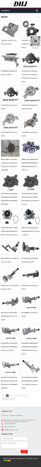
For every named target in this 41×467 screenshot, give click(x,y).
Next (21, 395)
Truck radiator (15, 461)
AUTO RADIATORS (25, 461)
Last (26, 395)
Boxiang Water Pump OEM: (25, 463)
